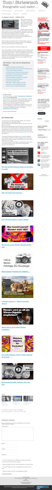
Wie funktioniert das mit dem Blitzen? (14, 75)
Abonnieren (41, 113)
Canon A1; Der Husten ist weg (13, 80)
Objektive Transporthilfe (44, 152)
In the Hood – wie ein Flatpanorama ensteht (16, 84)
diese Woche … (16, 401)
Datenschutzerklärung (44, 175)
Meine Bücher (41, 10)
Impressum (43, 174)
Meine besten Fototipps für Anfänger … (15, 79)
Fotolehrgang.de (26, 483)
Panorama (24, 13)
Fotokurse (21, 131)
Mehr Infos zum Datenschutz (40, 487)
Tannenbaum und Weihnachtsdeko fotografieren (17, 73)
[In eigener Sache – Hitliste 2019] (6, 398)
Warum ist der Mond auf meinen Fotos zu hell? (16, 68)
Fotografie (21, 409)
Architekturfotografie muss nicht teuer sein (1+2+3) (45, 160)
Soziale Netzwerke (6, 13)
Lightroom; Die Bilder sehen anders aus (15, 67)
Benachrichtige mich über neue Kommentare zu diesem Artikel (18, 464)
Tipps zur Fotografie (7, 10)
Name (3, 443)
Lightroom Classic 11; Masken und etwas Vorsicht (17, 72)
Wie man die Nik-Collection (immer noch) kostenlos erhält (45, 148)
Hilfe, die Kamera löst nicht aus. (12, 192)
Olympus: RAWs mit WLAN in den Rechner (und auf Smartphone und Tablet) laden (45, 166)
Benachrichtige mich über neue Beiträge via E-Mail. (15, 471)
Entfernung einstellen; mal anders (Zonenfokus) (16, 77)
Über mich (16, 13)
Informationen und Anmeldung (10, 108)
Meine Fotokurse (19, 10)
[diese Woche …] (28, 398)
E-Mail (3, 449)
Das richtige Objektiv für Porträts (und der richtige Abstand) (45, 156)
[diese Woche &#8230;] (17, 398)
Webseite (4, 454)
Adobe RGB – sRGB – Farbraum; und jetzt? (16, 82)
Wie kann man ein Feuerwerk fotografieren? (16, 85)
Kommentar (5, 426)
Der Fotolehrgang (30, 10)
